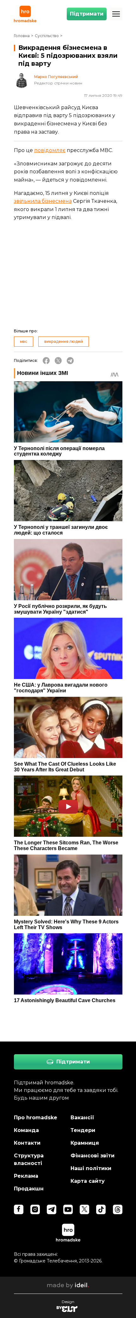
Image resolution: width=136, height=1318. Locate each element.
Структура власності (29, 1159)
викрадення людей (63, 341)
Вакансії (82, 1118)
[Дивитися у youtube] (68, 1209)
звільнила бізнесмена (43, 201)
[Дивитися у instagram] (35, 1209)
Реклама (26, 1176)
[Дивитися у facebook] (18, 1209)
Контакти (27, 1143)
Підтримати (86, 14)
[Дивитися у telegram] (51, 1209)
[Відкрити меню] (116, 14)
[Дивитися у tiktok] (101, 1209)
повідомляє (49, 150)
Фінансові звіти (92, 1156)
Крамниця (85, 1143)
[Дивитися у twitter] (84, 1209)
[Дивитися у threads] (117, 1209)
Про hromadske (35, 1118)
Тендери (83, 1130)
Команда (26, 1130)
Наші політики (91, 1168)
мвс (23, 341)
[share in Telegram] (70, 360)
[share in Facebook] (46, 360)
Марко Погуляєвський (56, 77)
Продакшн (29, 1189)
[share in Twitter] (58, 360)
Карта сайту (88, 1181)
